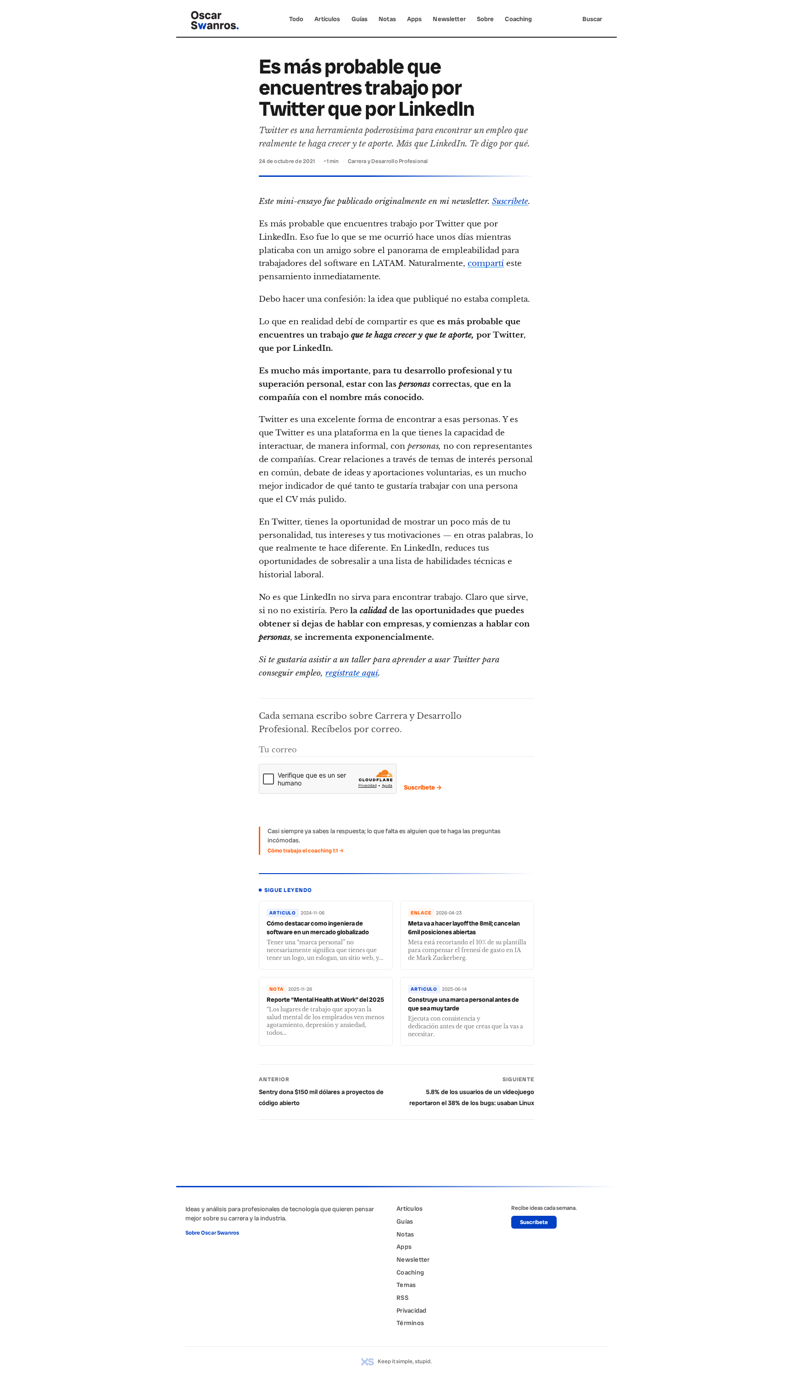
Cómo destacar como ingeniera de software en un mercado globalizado (318, 928)
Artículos (327, 19)
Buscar (592, 19)
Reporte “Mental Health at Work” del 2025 (325, 999)
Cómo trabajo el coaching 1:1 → (306, 850)
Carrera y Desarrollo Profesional (388, 161)
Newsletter (449, 19)
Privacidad (411, 1310)
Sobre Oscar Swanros (212, 1232)
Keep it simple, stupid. (405, 1361)
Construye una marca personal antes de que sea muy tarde (463, 1004)
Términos (410, 1323)
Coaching (518, 19)
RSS (402, 1297)
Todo (296, 19)
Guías (360, 19)
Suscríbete (510, 201)
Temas (406, 1285)
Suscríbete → (423, 787)
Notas (387, 19)
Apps (414, 19)
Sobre (485, 19)
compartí (486, 263)
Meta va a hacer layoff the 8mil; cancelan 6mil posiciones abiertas (464, 928)
